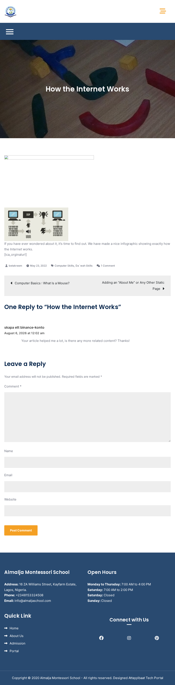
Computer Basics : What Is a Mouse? (42, 283)
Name (8, 451)
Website (10, 499)
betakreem (15, 265)
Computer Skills (64, 265)
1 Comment (108, 265)
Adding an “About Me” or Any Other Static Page (133, 285)
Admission (17, 643)
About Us (16, 636)
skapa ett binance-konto (24, 327)
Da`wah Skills (84, 265)
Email (8, 475)
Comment (13, 386)
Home (14, 628)
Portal (14, 651)
